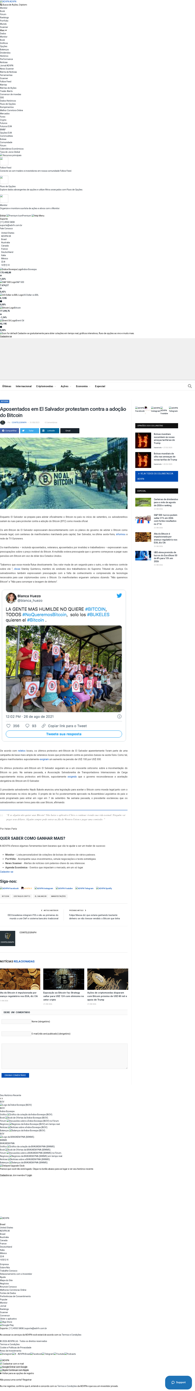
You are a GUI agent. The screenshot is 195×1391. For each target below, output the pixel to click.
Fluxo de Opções (8, 104)
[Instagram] (6, 1354)
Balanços (4, 49)
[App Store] (6, 1322)
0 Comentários (51, 422)
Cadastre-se (6, 336)
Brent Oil (20, 320)
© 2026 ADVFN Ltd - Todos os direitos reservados (23, 1341)
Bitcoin (17, 308)
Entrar (3, 215)
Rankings (4, 17)
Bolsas (3, 139)
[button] (13, 1367)
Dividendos (5, 53)
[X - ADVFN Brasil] (21, 1354)
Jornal (3, 1306)
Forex (2, 117)
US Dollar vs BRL (31, 295)
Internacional (24, 386)
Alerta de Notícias (8, 72)
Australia (5, 242)
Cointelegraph (19, 422)
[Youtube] (59, 1354)
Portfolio (4, 21)
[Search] (190, 386)
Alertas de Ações (8, 88)
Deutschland (7, 252)
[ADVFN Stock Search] (1, 5)
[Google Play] (7, 1325)
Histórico (4, 56)
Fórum (3, 14)
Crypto (3, 120)
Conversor (5, 1315)
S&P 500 (20, 282)
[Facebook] (36, 1354)
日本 (3, 261)
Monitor (3, 8)
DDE (2, 97)
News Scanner (7, 69)
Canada (5, 245)
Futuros (3, 123)
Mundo (3, 24)
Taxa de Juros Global (10, 152)
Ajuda (3, 1277)
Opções (3, 46)
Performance (6, 59)
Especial (100, 386)
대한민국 (5, 265)
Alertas (3, 85)
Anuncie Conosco (8, 1287)
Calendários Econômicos (12, 149)
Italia (3, 255)
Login (29, 1175)
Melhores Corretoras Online (13, 1290)
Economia (82, 386)
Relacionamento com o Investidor (16, 1274)
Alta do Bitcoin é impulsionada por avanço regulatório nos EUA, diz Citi (165, 538)
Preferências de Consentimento (15, 1296)
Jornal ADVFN (6, 65)
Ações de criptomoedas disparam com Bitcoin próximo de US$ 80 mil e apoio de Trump (107, 996)
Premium (26, 215)
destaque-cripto (22, 896)
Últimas (6, 386)
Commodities (6, 136)
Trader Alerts (6, 91)
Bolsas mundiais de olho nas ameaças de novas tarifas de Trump (165, 456)
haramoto (158, 448)
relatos (21, 750)
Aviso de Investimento (10, 1351)
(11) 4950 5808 (7, 222)
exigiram (44, 759)
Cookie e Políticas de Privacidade (15, 1347)
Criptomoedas (44, 386)
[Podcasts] (70, 1354)
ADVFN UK (6, 236)
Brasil (4, 239)
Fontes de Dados (8, 1293)
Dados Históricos (8, 101)
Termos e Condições (71, 1335)
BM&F (3, 129)
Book (2, 11)
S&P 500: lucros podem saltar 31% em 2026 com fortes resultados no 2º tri (165, 519)
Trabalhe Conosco (8, 1271)
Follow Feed (5, 81)
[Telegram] (48, 1354)
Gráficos (4, 43)
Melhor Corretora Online (11, 110)
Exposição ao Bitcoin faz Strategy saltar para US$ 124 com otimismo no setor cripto (63, 996)
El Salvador (41, 896)
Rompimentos (7, 107)
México (4, 258)
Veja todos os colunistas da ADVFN (155, 476)
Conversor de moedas (10, 94)
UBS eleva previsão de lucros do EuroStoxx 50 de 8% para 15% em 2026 (165, 557)
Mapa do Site (6, 1280)
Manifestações (58, 896)
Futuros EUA (6, 126)
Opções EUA (6, 133)
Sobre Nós (5, 1267)
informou (120, 534)
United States (7, 233)
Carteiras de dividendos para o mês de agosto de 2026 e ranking (166, 502)
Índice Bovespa (29, 269)
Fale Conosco (6, 228)
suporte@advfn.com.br (11, 225)
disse (17, 568)
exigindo (72, 776)
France (4, 249)
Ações (65, 386)
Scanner (4, 27)
